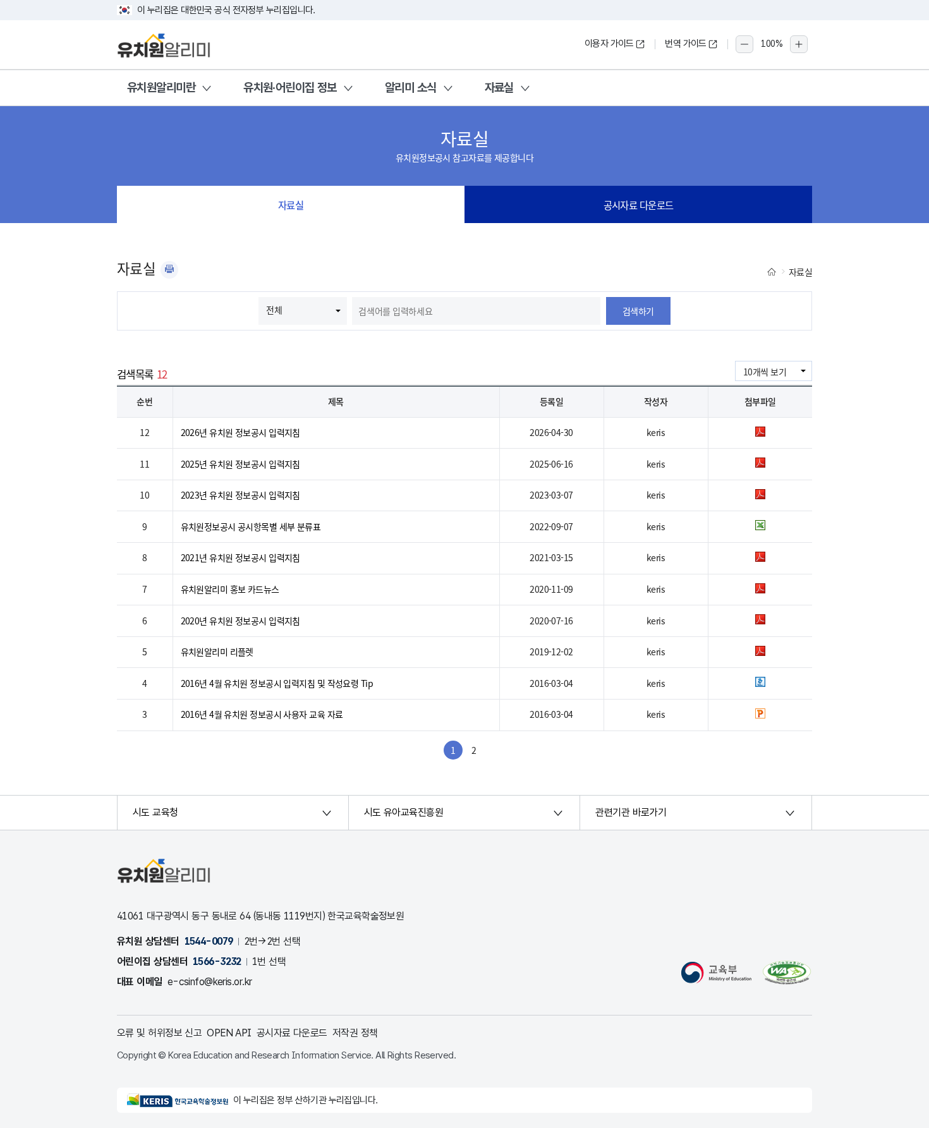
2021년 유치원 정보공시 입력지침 (240, 557)
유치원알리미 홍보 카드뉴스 (230, 589)
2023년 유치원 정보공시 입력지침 (240, 494)
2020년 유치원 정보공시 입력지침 (240, 620)
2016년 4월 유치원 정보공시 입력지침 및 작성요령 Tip (277, 683)
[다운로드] (760, 433)
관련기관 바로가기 (630, 812)
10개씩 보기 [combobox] (764, 371)
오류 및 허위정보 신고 (159, 1033)
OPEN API (229, 1033)
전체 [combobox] (274, 309)
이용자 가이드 (609, 43)
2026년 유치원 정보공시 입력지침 (240, 432)
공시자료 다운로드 (639, 205)
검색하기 (638, 311)
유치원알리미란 (161, 87)
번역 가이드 (686, 43)
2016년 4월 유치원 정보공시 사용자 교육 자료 (262, 714)
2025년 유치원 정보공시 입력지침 (240, 464)
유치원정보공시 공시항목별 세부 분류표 (251, 526)
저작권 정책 (355, 1033)
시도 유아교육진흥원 (403, 812)
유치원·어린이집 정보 (290, 87)
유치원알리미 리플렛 (217, 651)
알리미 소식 (411, 87)
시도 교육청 (155, 812)
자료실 (499, 87)
